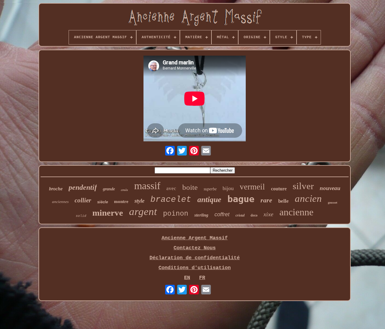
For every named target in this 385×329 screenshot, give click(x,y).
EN (187, 278)
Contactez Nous (195, 248)
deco (254, 215)
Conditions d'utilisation (195, 268)
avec (171, 188)
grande (109, 189)
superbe (210, 189)
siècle (102, 202)
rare (266, 200)
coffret (221, 214)
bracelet (170, 199)
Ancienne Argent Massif (195, 238)
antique (209, 199)
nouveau (330, 188)
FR (202, 278)
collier (83, 200)
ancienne (296, 212)
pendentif (83, 187)
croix (124, 190)
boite (190, 187)
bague (240, 199)
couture (279, 188)
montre (121, 201)
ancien (308, 198)
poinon (175, 214)
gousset (332, 202)
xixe (268, 214)
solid (81, 216)
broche (56, 188)
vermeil (252, 186)
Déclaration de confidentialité (194, 258)
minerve (107, 212)
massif (147, 185)
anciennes (60, 201)
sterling (201, 215)
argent (143, 211)
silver (303, 186)
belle (283, 201)
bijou (228, 188)
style (139, 201)
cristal (240, 215)
